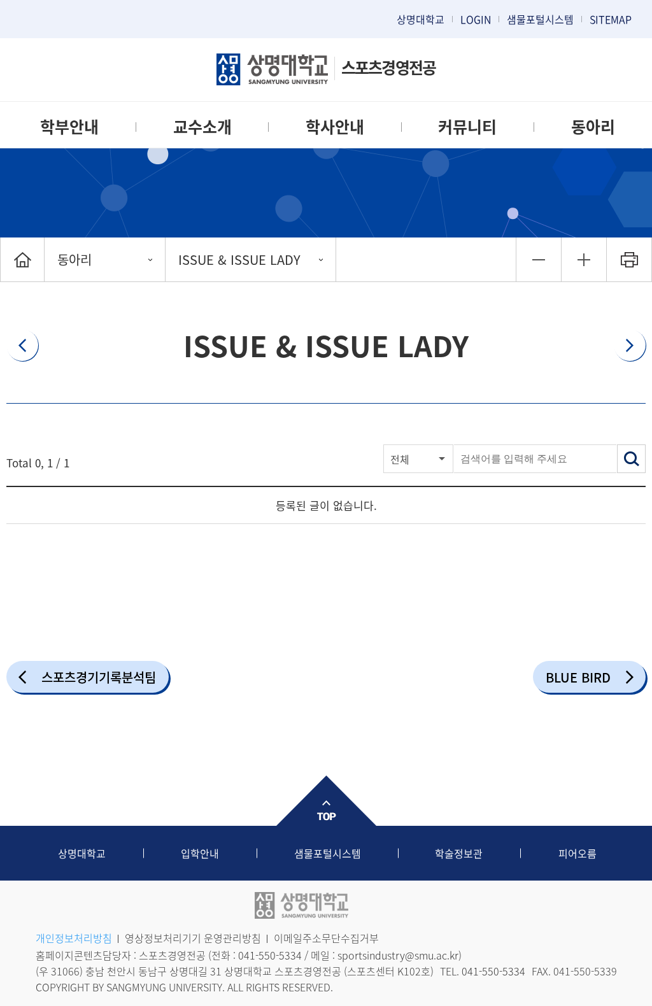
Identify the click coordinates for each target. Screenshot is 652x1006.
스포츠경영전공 (388, 67)
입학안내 (200, 853)
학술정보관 (459, 853)
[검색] (631, 458)
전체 (399, 459)
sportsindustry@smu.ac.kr (397, 955)
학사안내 (335, 126)
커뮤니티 (467, 126)
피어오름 (577, 853)
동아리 (593, 126)
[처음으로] (22, 259)
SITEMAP (611, 19)
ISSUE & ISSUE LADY (239, 259)
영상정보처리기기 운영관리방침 (193, 938)
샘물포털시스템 (327, 853)
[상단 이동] (326, 801)
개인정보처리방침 (74, 938)
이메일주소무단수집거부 (326, 938)
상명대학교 (420, 19)
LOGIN (475, 19)
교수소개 (202, 126)
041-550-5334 (270, 955)
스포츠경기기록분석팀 (98, 677)
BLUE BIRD (578, 677)
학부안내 (69, 126)
